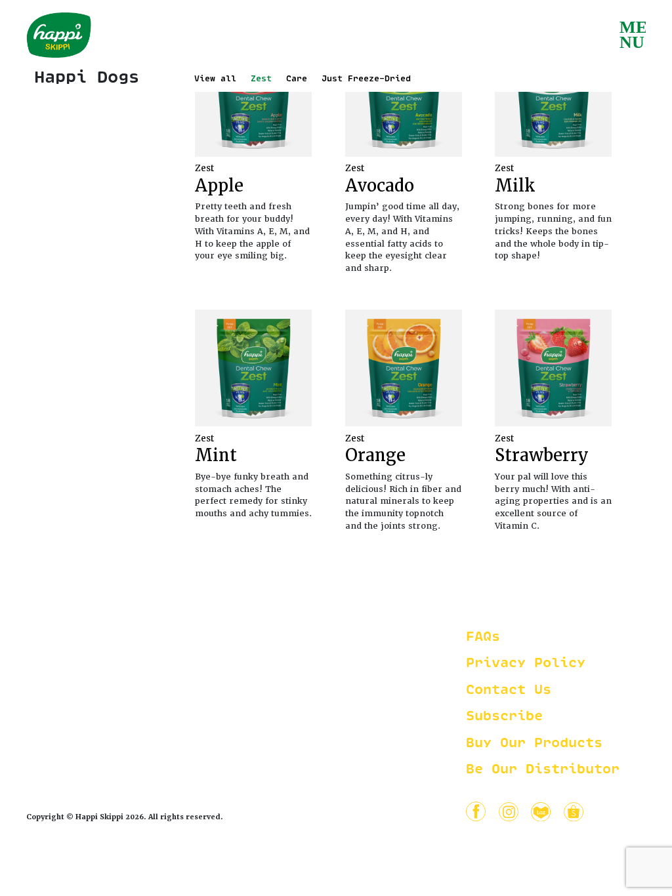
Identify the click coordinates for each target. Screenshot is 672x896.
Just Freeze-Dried (366, 79)
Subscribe (504, 716)
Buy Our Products (534, 743)
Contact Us (508, 690)
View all (215, 79)
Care (296, 79)
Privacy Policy (525, 663)
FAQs (483, 637)
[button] (633, 33)
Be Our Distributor (543, 770)
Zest (261, 79)
